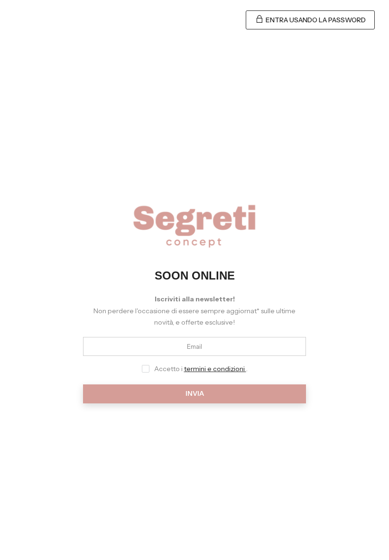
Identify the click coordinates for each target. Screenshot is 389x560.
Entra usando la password (315, 20)
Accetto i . (201, 368)
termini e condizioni (215, 368)
